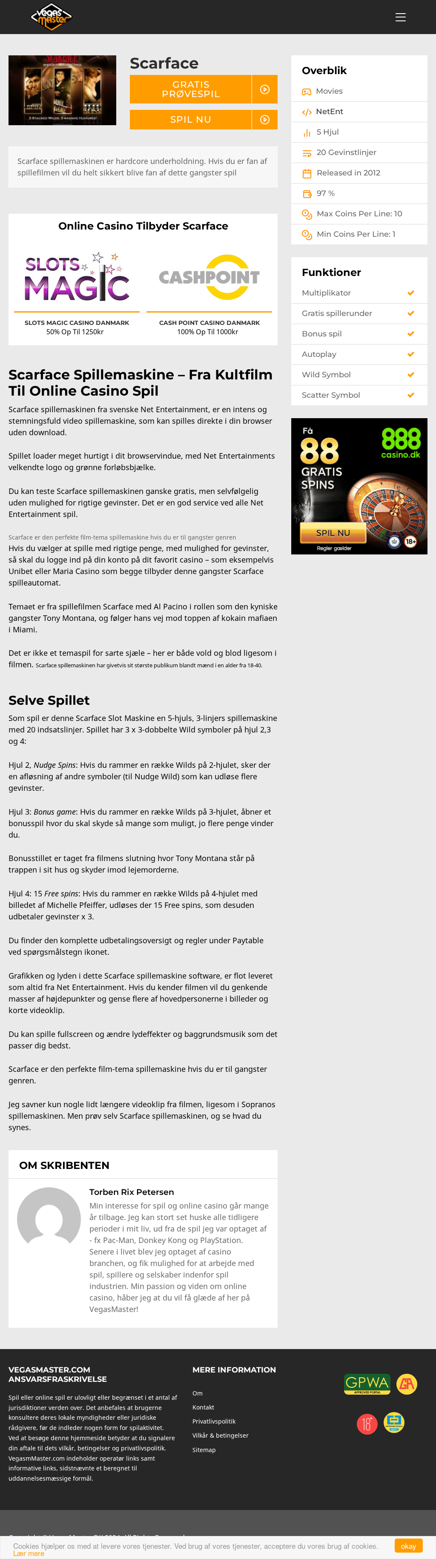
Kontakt (203, 1407)
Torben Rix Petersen (131, 1192)
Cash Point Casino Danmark (209, 323)
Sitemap (204, 1450)
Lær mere (28, 1553)
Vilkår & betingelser (220, 1435)
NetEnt (329, 111)
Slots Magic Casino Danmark (77, 323)
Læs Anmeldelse (77, 284)
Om (197, 1393)
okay (408, 1545)
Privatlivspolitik (213, 1421)
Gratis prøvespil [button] (191, 89)
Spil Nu (191, 119)
